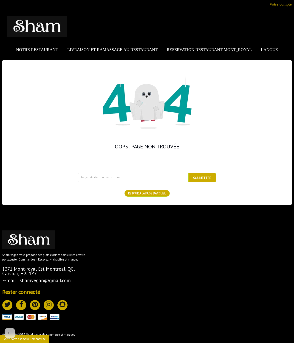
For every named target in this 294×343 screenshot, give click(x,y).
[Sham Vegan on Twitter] (7, 305)
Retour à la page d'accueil (147, 193)
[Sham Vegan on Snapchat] (62, 305)
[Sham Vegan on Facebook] (21, 305)
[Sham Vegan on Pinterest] (35, 305)
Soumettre (202, 178)
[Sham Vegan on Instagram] (49, 305)
